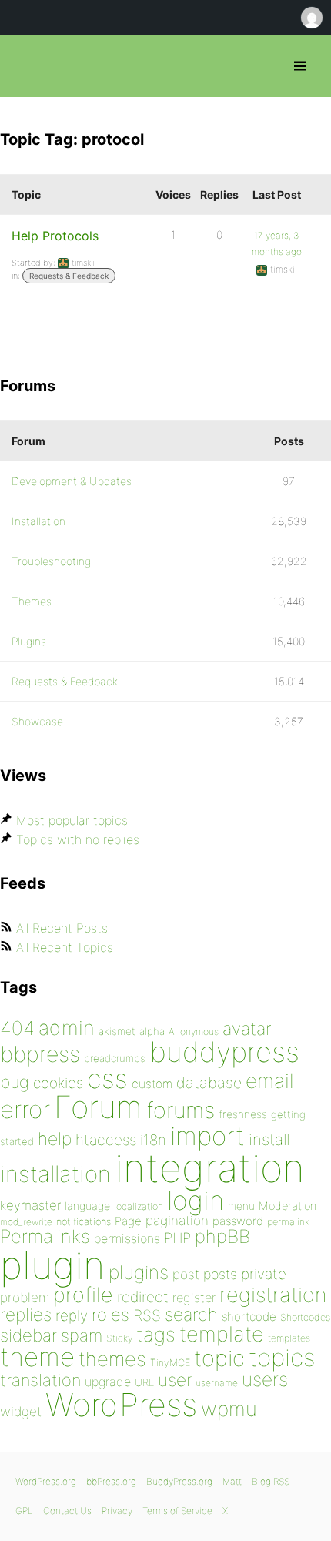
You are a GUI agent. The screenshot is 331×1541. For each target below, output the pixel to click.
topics (282, 1357)
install (269, 1139)
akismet (117, 1031)
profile (83, 1295)
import (207, 1136)
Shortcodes (305, 1317)
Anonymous (194, 1031)
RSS (147, 1315)
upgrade (108, 1381)
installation (55, 1174)
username (217, 1383)
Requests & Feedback (69, 275)
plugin (52, 1265)
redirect (143, 1297)
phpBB (222, 1236)
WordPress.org (45, 1481)
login (195, 1200)
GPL (24, 1510)
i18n (153, 1140)
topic (219, 1358)
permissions (127, 1238)
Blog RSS (270, 1481)
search (191, 1314)
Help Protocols (55, 235)
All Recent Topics (64, 947)
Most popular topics (72, 820)
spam (81, 1335)
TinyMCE (170, 1362)
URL (144, 1382)
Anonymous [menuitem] (311, 17)
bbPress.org (25, 66)
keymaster (30, 1205)
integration (210, 1167)
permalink (288, 1222)
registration (272, 1295)
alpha (152, 1031)
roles (110, 1315)
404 (17, 1028)
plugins (139, 1272)
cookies (58, 1083)
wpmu (229, 1409)
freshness (243, 1114)
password (237, 1221)
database (209, 1083)
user (175, 1379)
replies (26, 1314)
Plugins (29, 641)
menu (241, 1206)
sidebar (28, 1335)
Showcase (37, 721)
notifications (83, 1221)
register (194, 1297)
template (221, 1334)
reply (71, 1316)
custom (152, 1084)
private (263, 1274)
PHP (177, 1237)
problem (24, 1297)
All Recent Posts (62, 928)
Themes (32, 601)
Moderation (287, 1205)
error (25, 1109)
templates (289, 1338)
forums (180, 1110)
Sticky (119, 1338)
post (185, 1274)
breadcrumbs (114, 1058)
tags (156, 1334)
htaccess (105, 1140)
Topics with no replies (77, 839)
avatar (246, 1029)
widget (21, 1411)
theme (37, 1357)
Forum (98, 1107)
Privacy (117, 1510)
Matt (232, 1481)
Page (128, 1221)
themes (112, 1359)
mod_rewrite (26, 1222)
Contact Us (67, 1510)
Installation (38, 521)
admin (66, 1028)
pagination (177, 1220)
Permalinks (45, 1236)
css (107, 1078)
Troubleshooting (51, 561)
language (87, 1205)
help (55, 1139)
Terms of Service (177, 1510)
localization (138, 1206)
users (265, 1379)
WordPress (121, 1404)
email (270, 1080)
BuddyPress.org (179, 1481)
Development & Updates (72, 480)
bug (14, 1082)
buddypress (224, 1052)
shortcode (249, 1316)
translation (40, 1380)
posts (220, 1274)
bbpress (40, 1053)
